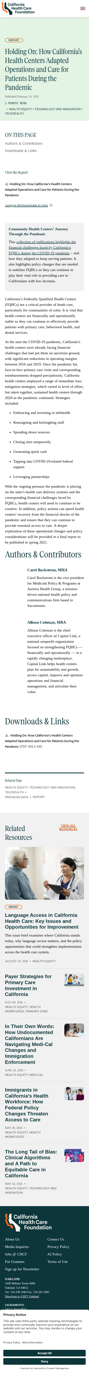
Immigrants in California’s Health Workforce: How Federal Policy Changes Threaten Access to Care (26, 1104)
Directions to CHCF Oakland (22, 1296)
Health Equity (20, 109)
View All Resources (68, 827)
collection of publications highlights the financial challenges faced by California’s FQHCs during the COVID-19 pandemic (42, 247)
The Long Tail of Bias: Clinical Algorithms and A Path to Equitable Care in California (31, 1163)
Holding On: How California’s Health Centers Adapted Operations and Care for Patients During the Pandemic (42, 190)
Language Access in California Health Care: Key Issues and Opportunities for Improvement (41, 921)
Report (14, 40)
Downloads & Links (21, 151)
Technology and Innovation (58, 109)
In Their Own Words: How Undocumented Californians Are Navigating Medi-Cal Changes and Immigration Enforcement (29, 1044)
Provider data (16, 797)
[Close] (82, 8)
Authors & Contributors (24, 143)
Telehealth (14, 113)
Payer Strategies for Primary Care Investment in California (28, 985)
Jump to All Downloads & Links (26, 205)
